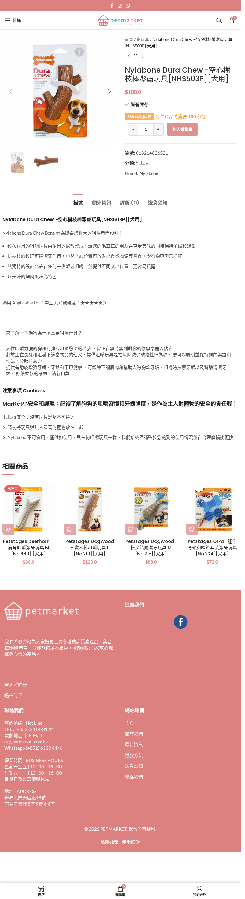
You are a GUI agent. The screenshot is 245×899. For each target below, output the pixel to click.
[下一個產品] (142, 56)
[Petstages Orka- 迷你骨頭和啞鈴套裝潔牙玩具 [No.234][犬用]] (212, 509)
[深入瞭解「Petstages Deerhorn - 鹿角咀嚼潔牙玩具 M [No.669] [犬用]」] (8, 529)
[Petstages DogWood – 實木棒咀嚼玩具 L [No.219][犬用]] (90, 509)
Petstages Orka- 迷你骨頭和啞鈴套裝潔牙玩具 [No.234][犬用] (212, 547)
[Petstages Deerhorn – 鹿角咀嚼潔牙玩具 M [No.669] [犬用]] (28, 509)
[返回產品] (135, 56)
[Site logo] (120, 19)
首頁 (129, 39)
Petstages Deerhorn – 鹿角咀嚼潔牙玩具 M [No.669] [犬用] (28, 547)
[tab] (78, 202)
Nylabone (149, 173)
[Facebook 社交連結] (112, 5)
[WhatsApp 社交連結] (128, 5)
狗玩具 (143, 39)
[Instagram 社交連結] (120, 5)
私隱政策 (110, 842)
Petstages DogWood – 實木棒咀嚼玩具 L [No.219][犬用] (89, 547)
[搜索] (219, 20)
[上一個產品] (128, 56)
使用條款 (131, 842)
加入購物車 (182, 129)
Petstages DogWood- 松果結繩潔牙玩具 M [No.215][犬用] (151, 547)
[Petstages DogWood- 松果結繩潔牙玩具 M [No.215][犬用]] (151, 509)
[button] (10, 91)
